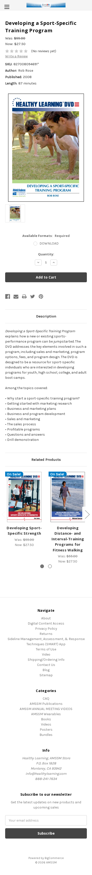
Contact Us (46, 665)
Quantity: (46, 254)
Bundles (46, 735)
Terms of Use (46, 649)
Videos (46, 724)
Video (46, 654)
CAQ (46, 698)
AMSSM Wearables (46, 714)
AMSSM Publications (46, 704)
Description (46, 316)
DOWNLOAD (49, 243)
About (46, 618)
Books (46, 719)
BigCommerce (54, 858)
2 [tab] (50, 566)
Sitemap (46, 675)
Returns (46, 634)
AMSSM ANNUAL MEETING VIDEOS (46, 709)
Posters (46, 729)
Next (87, 514)
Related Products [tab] (46, 459)
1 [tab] (42, 566)
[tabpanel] (24, 509)
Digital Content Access (46, 623)
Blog (46, 670)
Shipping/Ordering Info (46, 660)
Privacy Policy (46, 629)
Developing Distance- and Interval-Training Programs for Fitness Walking (68, 538)
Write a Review (16, 56)
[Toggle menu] (6, 7)
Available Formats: (46, 235)
